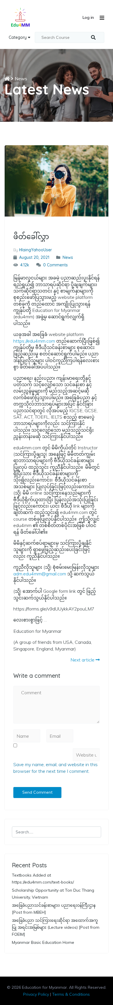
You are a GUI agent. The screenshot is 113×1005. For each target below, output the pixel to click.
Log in (88, 17)
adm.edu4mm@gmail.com (39, 574)
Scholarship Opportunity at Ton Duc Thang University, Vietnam (53, 894)
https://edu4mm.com (34, 341)
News (21, 78)
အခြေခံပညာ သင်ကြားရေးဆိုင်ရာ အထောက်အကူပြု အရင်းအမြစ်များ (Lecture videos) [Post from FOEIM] (55, 927)
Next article (83, 660)
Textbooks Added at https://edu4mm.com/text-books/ (43, 879)
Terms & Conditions (71, 994)
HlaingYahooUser (35, 249)
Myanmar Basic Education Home (43, 942)
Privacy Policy (36, 994)
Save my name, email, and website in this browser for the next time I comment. (55, 768)
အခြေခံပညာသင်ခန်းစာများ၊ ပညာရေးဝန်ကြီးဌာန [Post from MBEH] (54, 909)
